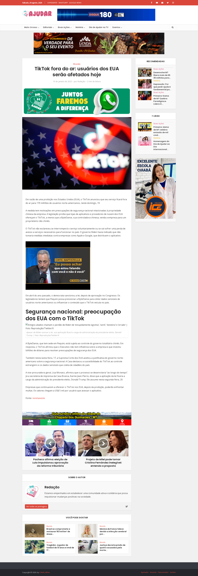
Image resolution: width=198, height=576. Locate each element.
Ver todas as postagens (36, 506)
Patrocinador (163, 572)
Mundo (76, 64)
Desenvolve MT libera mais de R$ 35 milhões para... (162, 75)
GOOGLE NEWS (75, 2)
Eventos (116, 27)
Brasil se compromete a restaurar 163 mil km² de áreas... (58, 531)
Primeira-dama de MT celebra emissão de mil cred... (161, 131)
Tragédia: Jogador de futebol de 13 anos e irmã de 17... (60, 548)
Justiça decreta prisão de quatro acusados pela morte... (112, 548)
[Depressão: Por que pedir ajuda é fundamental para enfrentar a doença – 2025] (145, 83)
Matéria (79, 27)
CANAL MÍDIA (44, 572)
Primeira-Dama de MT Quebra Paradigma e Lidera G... (161, 100)
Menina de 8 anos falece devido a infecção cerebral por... (113, 531)
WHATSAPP (63, 2)
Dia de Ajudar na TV (98, 27)
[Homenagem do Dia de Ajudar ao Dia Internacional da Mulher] (145, 141)
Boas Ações (64, 27)
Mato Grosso (30, 27)
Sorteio (173, 572)
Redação (81, 81)
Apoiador (145, 572)
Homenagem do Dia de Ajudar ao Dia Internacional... (161, 145)
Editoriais (47, 27)
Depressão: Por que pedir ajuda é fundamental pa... (162, 87)
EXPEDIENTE (52, 2)
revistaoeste (38, 398)
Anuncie (153, 572)
